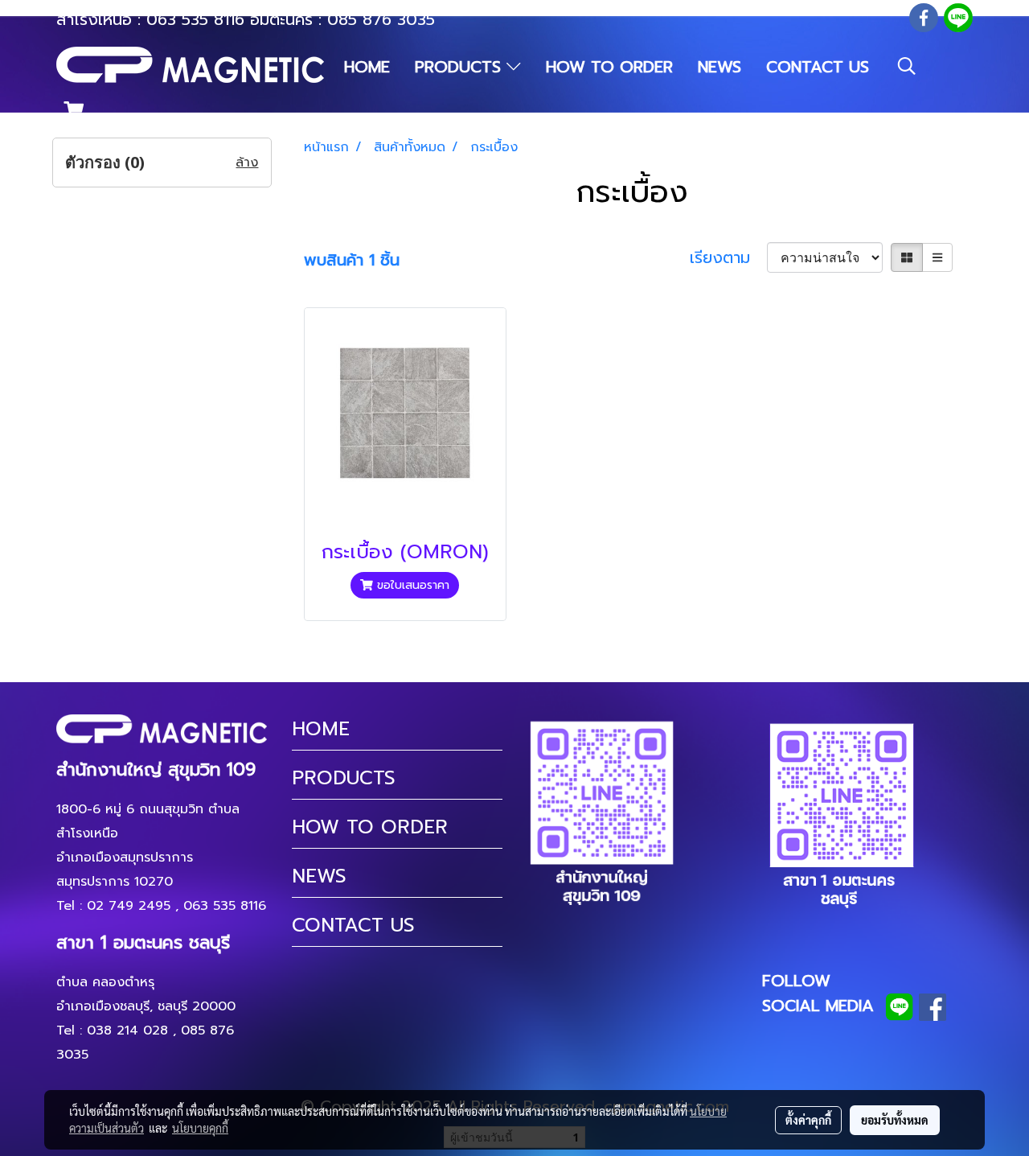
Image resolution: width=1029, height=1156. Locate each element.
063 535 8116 (195, 19)
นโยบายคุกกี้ (200, 1128)
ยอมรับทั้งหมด (895, 1120)
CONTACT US (817, 67)
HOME (367, 67)
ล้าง (247, 162)
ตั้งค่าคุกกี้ (808, 1120)
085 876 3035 (381, 19)
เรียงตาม (728, 257)
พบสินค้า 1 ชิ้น (352, 260)
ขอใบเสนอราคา (411, 585)
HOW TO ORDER (609, 67)
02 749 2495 (128, 905)
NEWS (719, 67)
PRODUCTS (460, 67)
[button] (906, 66)
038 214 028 (127, 1030)
